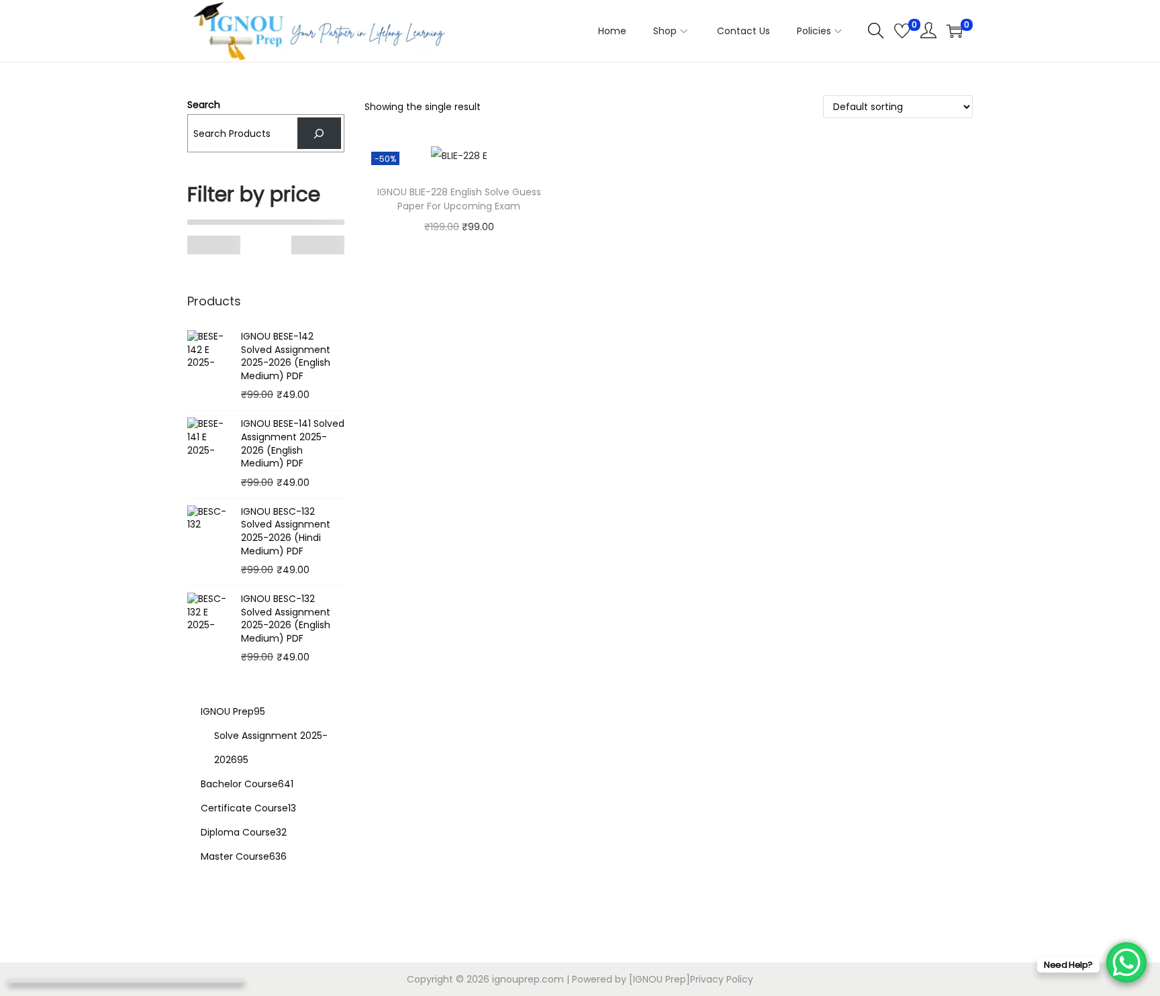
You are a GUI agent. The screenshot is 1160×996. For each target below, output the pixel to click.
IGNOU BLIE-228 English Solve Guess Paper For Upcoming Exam (459, 199)
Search (203, 104)
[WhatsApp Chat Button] (1126, 962)
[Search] (319, 133)
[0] (902, 31)
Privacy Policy (721, 979)
